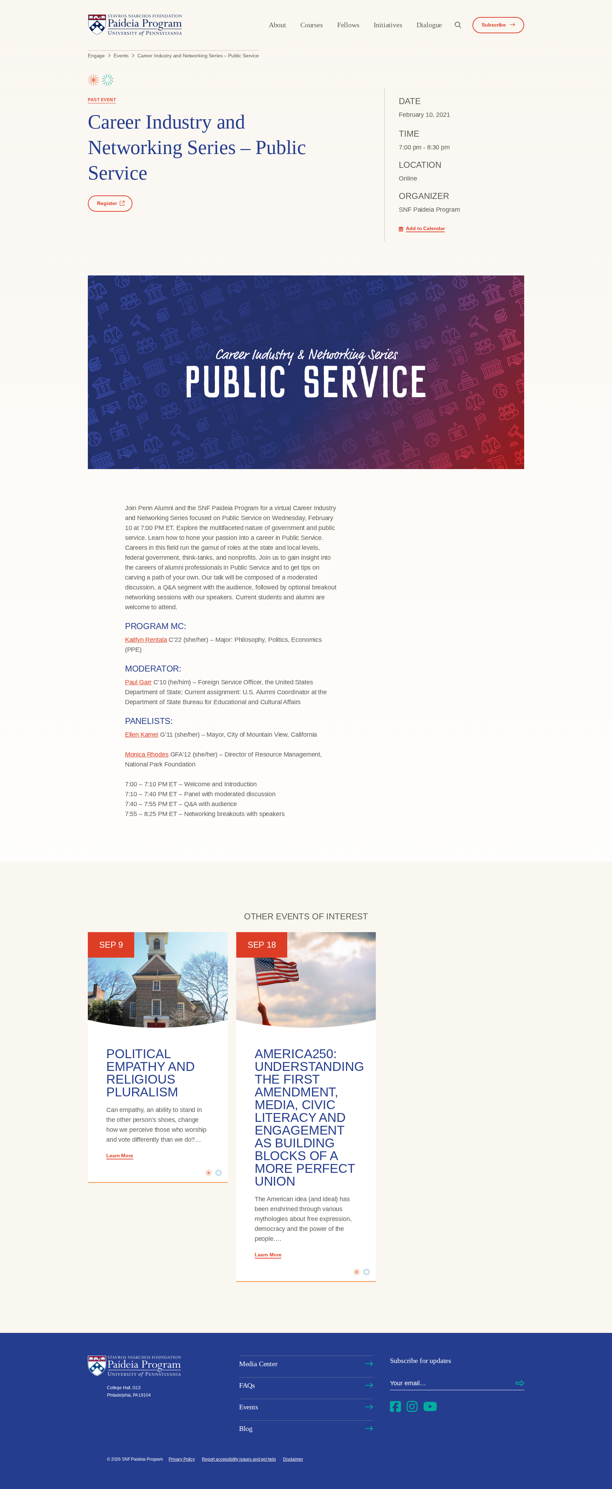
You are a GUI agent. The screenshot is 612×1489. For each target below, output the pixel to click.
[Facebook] (395, 1406)
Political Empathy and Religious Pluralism (150, 1072)
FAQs (247, 1385)
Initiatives (388, 25)
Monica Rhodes (147, 754)
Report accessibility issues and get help (239, 1459)
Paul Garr (138, 682)
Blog (246, 1428)
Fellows (348, 25)
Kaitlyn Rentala (146, 639)
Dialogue (429, 25)
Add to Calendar (425, 228)
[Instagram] (412, 1406)
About (277, 25)
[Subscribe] (520, 1383)
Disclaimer (293, 1459)
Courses (311, 25)
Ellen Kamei (141, 734)
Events (248, 1407)
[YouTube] (430, 1406)
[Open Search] (458, 25)
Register (107, 203)
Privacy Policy (182, 1459)
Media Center (258, 1364)
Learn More (119, 1155)
